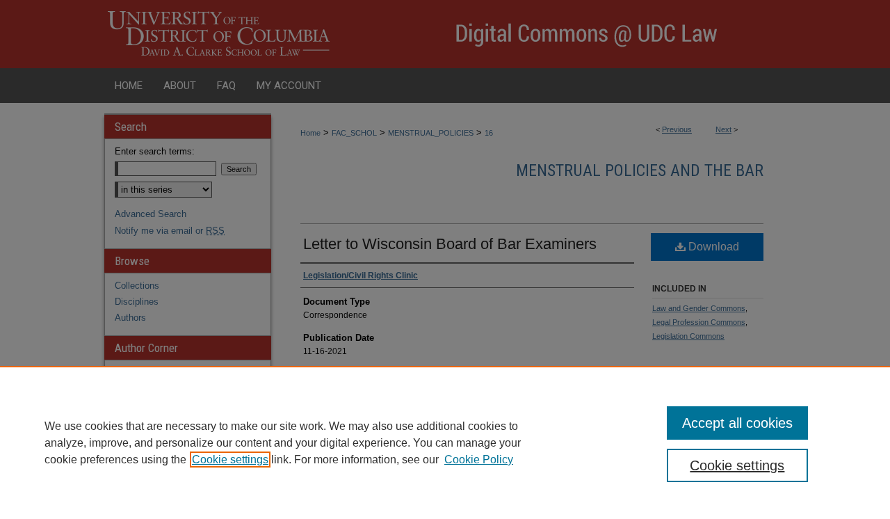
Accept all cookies (737, 423)
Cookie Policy (478, 459)
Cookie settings (230, 459)
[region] (445, 442)
